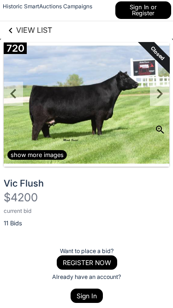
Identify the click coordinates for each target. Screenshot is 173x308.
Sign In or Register (143, 10)
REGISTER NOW (87, 262)
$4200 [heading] (21, 197)
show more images (37, 154)
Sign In (87, 296)
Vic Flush (24, 183)
